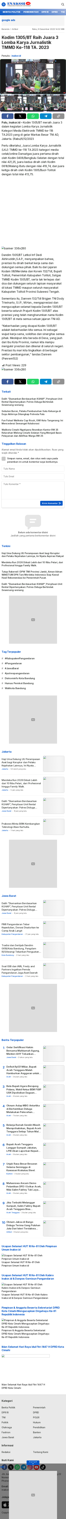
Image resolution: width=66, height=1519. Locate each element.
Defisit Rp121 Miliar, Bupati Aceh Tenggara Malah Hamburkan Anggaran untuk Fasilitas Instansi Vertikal (22, 1070)
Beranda (5, 29)
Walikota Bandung (15, 688)
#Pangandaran (13, 663)
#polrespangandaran (17, 673)
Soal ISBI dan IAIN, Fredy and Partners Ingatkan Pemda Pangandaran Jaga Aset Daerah (20, 969)
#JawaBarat (12, 668)
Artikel (15, 29)
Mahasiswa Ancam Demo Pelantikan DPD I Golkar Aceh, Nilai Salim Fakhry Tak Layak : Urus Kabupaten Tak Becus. (23, 1186)
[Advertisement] (33, 212)
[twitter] (20, 116)
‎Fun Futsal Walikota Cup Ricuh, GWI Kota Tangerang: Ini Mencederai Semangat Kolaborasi (32, 422)
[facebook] (7, 116)
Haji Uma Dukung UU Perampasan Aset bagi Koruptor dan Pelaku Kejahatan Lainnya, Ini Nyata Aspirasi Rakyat (33, 555)
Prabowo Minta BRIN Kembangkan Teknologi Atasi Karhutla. (21, 825)
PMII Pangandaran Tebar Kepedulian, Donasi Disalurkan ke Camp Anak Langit (20, 927)
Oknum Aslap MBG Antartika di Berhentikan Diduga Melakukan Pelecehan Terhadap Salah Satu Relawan (23, 1109)
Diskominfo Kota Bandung (20, 678)
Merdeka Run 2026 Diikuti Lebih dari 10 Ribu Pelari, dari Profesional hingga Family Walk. (32, 564)
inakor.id (16, 55)
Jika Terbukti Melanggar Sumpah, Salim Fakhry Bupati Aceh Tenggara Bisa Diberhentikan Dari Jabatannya (23, 1206)
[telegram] (46, 116)
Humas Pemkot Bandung (19, 683)
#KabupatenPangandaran (20, 658)
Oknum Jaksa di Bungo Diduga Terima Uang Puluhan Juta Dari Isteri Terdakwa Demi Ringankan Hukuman (23, 1225)
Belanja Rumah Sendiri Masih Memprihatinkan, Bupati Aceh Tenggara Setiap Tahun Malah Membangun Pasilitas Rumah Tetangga (23, 1128)
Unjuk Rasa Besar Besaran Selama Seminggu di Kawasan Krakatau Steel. (21, 1167)
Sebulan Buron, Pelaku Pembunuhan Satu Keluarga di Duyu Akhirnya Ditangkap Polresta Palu (31, 413)
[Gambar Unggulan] (33, 85)
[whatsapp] (33, 116)
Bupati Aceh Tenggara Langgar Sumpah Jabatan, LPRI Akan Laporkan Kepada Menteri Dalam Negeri (23, 1148)
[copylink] (58, 116)
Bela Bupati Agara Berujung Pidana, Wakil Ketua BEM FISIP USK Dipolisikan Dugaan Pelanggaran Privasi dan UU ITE (23, 1089)
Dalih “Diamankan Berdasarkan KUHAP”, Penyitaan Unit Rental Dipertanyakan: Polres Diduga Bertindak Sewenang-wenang (32, 401)
